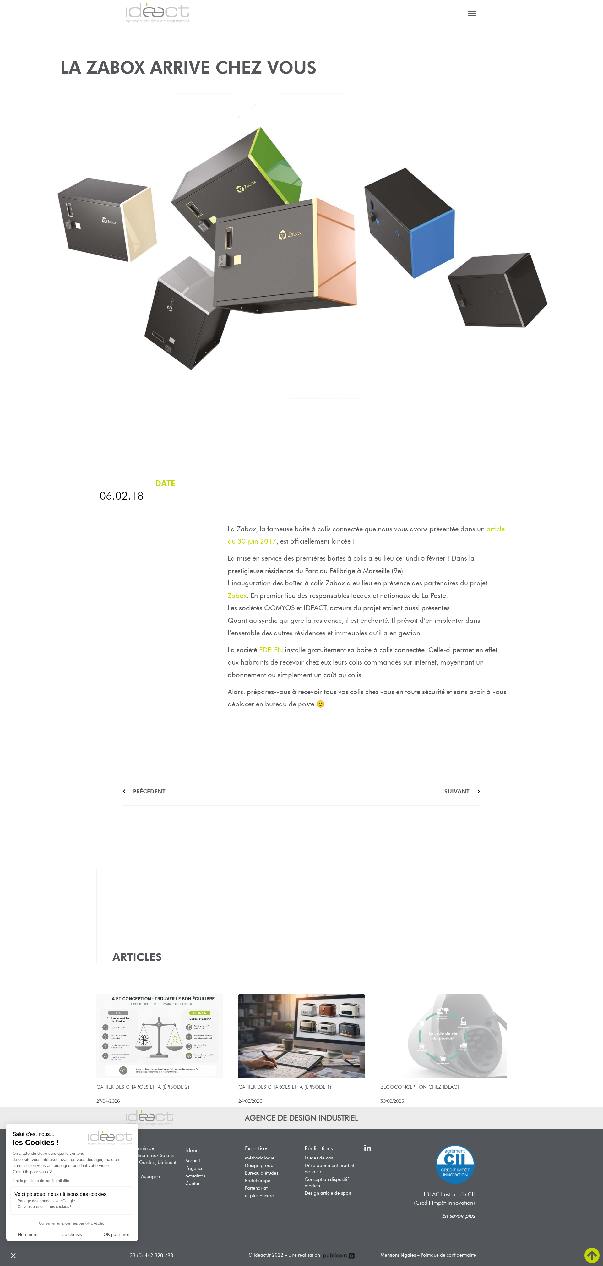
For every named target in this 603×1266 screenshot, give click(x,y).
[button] (13, 1255)
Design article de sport (328, 1193)
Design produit (260, 1165)
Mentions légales (398, 1255)
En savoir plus (458, 1215)
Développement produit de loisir (329, 1169)
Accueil (192, 1161)
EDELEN (271, 650)
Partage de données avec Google (46, 1201)
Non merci (28, 1234)
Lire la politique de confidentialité (41, 1181)
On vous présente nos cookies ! (44, 1206)
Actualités (195, 1176)
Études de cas (319, 1158)
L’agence (194, 1168)
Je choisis (72, 1234)
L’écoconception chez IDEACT (420, 1087)
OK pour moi (116, 1234)
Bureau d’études (261, 1173)
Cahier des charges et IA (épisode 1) (284, 1087)
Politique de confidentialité (448, 1255)
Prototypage (257, 1180)
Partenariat (256, 1188)
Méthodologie (259, 1158)
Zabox (237, 595)
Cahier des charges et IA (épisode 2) (142, 1087)
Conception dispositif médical (327, 1182)
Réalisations (319, 1148)
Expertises (256, 1148)
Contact (193, 1183)
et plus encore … (262, 1195)
